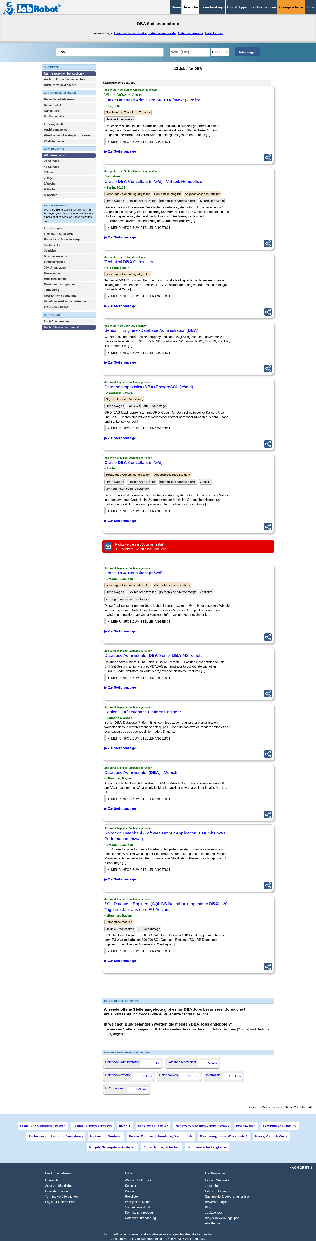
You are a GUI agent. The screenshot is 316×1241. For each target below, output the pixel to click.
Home (176, 7)
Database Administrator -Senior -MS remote (153, 655)
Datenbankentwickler (162, 33)
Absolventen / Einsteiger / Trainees (67, 135)
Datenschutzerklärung (140, 1218)
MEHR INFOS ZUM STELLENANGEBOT (140, 142)
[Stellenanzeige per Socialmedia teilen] (268, 157)
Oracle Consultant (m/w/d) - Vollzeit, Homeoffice (153, 181)
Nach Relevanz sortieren (60, 327)
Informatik (223, 1075)
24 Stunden (51, 161)
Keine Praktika (53, 105)
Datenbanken (214, 33)
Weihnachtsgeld (54, 261)
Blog (208, 1207)
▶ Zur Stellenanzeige (120, 151)
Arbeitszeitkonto (55, 278)
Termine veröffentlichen (61, 1196)
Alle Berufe (212, 1223)
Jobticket (50, 250)
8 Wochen (50, 195)
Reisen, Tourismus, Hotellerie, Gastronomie (161, 1136)
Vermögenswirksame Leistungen (65, 301)
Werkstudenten (54, 141)
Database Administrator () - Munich (140, 772)
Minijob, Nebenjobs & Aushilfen (112, 1147)
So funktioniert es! (137, 1207)
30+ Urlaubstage (55, 267)
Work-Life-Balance (56, 307)
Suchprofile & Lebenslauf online (227, 1196)
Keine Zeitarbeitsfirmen (59, 99)
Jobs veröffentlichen (59, 1186)
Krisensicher (52, 273)
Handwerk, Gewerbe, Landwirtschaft (202, 1125)
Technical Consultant (128, 262)
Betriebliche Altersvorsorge (62, 239)
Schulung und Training (279, 1125)
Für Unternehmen (262, 7)
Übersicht (52, 1180)
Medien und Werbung (106, 1136)
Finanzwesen (245, 1125)
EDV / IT (124, 1125)
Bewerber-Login (212, 7)
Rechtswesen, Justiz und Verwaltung (56, 1136)
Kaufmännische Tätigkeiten (207, 1147)
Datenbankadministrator (130, 33)
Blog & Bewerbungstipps (222, 1218)
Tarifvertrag (51, 290)
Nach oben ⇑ (301, 1167)
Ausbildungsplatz (55, 129)
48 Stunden (51, 166)
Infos (310, 7)
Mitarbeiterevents (55, 256)
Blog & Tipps (237, 7)
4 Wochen (50, 189)
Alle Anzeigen (53, 155)
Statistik (130, 1186)
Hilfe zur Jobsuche (218, 1191)
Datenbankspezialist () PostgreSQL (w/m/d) (148, 387)
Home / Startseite (217, 1180)
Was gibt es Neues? (139, 1202)
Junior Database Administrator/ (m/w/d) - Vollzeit (153, 100)
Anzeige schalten (291, 7)
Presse (130, 1191)
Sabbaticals (52, 245)
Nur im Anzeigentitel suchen (63, 73)
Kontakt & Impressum (140, 1212)
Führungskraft (53, 124)
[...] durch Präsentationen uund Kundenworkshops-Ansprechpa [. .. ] (143, 228)
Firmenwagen (53, 228)
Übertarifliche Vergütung (60, 295)
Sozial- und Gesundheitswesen (43, 1125)
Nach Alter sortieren (57, 321)
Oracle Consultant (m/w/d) (133, 462)
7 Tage (48, 178)
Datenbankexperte (190, 33)
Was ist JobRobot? (138, 1180)
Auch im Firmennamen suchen (64, 79)
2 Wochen (50, 183)
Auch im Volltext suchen (60, 85)
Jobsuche (212, 1186)
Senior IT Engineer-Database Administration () (151, 330)
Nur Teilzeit (51, 110)
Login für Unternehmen (61, 1202)
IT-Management (126, 1088)
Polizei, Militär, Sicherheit (161, 1147)
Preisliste (131, 1196)
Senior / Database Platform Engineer (142, 712)
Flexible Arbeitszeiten (58, 233)
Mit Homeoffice (54, 116)
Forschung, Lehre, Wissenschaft (224, 1136)
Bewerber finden (56, 1191)
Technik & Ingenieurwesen (92, 1125)
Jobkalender (213, 1212)
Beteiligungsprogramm (59, 284)
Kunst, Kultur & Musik (271, 1136)
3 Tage (48, 172)
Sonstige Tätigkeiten (153, 1125)
